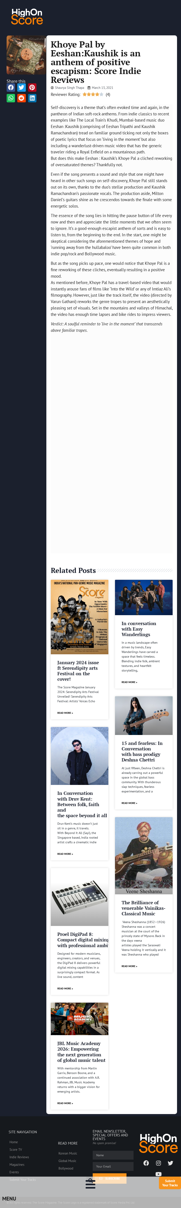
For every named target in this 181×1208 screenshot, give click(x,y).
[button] (90, 1181)
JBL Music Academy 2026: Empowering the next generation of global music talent (81, 1051)
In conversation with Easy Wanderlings (139, 628)
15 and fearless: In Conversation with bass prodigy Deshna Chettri (142, 751)
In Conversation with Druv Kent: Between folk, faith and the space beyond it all (82, 804)
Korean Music (67, 1153)
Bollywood (65, 1168)
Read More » (65, 712)
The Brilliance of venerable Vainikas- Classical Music (143, 908)
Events (14, 1172)
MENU (9, 1198)
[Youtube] (158, 1173)
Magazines (16, 1164)
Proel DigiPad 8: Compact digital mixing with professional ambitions (88, 939)
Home (13, 1142)
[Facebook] (146, 1162)
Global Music (67, 1160)
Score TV (15, 1149)
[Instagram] (158, 1162)
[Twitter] (170, 1162)
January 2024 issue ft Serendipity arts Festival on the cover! (78, 670)
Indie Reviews (19, 1157)
